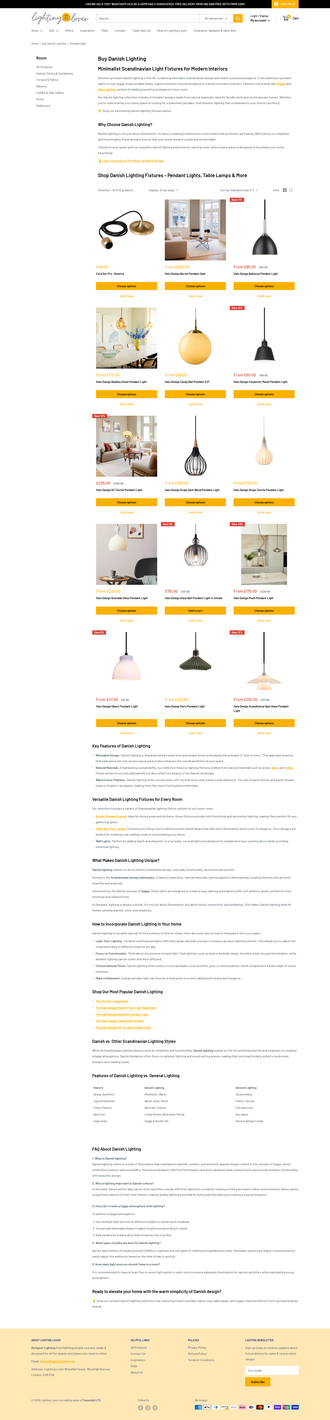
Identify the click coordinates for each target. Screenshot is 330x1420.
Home (34, 43)
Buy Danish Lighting (54, 43)
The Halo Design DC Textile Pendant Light (123, 1027)
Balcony (41, 86)
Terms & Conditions (201, 1360)
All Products (44, 67)
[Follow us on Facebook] (140, 1407)
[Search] (238, 18)
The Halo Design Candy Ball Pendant (120, 1021)
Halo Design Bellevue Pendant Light (256, 273)
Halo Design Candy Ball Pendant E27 (187, 381)
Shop (34, 30)
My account (258, 20)
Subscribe (258, 1382)
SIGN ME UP (288, 4)
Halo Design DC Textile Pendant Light (119, 490)
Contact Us (138, 1353)
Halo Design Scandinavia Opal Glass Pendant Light (261, 708)
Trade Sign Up (141, 30)
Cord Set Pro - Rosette (110, 273)
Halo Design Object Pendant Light (117, 706)
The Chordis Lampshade (112, 1001)
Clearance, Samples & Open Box (215, 30)
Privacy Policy (197, 1347)
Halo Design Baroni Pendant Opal (185, 273)
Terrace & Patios (47, 79)
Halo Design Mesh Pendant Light (254, 598)
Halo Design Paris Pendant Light (185, 706)
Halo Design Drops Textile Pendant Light (259, 490)
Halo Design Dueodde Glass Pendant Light (122, 598)
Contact (120, 30)
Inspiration (87, 30)
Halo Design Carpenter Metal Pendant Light (261, 381)
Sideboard (43, 105)
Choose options (126, 286)
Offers (69, 30)
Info (51, 30)
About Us (137, 1372)
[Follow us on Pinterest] (155, 1407)
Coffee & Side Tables (50, 92)
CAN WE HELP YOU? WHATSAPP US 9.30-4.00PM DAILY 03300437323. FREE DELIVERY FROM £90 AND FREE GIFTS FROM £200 (165, 4)
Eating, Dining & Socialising (54, 73)
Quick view (126, 296)
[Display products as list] (291, 190)
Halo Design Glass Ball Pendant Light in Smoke (193, 598)
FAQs (104, 30)
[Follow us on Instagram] (147, 1407)
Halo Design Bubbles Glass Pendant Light (121, 381)
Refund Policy (197, 1353)
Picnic (40, 99)
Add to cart (195, 610)
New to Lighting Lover (172, 30)
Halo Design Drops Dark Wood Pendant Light (192, 490)
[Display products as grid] (284, 190)
